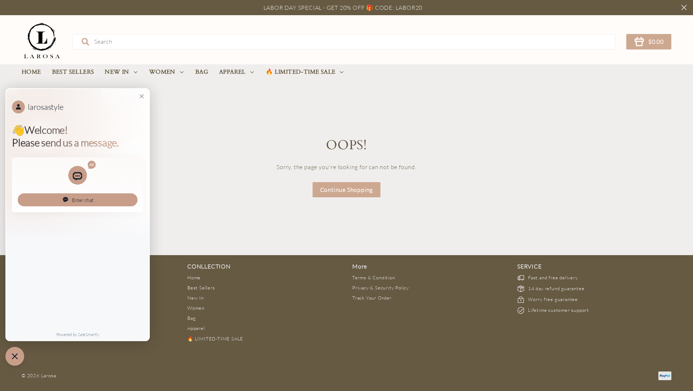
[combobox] (343, 41)
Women (162, 72)
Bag (201, 72)
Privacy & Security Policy (380, 288)
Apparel (232, 72)
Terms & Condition (373, 277)
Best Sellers (73, 72)
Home (31, 72)
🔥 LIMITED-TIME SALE (301, 72)
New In (117, 72)
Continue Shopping (346, 189)
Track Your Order (372, 298)
